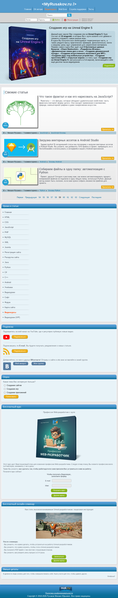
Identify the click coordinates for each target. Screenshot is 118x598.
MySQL (8, 237)
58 (56, 197)
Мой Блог (63, 9)
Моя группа (39, 363)
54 (40, 197)
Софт (7, 297)
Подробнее (109, 66)
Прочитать (106, 129)
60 (64, 197)
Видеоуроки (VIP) (12, 317)
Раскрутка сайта (12, 257)
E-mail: (48, 481)
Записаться (59, 557)
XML (6, 242)
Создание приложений (16, 392)
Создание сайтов (14, 385)
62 (72, 197)
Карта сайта (10, 307)
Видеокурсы (50, 9)
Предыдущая (31, 197)
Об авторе (38, 9)
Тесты (91, 9)
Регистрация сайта (13, 252)
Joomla (8, 247)
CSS (6, 222)
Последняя (96, 197)
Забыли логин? (87, 20)
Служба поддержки (77, 9)
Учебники (9, 287)
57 (52, 197)
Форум (7, 302)
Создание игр (12, 389)
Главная (27, 9)
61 (68, 197)
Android (8, 282)
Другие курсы (59, 495)
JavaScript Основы (58, 133)
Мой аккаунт (20, 363)
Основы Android (55, 162)
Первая (20, 197)
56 (48, 197)
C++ (6, 277)
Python (8, 267)
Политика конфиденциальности (59, 593)
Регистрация (72, 20)
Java (7, 262)
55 (44, 197)
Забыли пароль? (87, 19)
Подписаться (19, 337)
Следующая (84, 197)
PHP (6, 232)
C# (6, 272)
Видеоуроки (10, 292)
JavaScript (9, 227)
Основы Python (54, 191)
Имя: (47, 486)
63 (76, 197)
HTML (7, 217)
